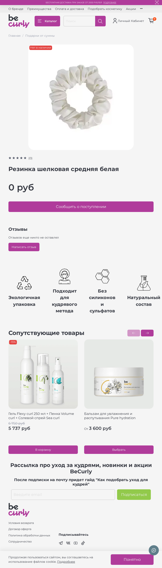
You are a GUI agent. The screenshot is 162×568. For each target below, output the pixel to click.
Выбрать (119, 450)
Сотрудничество (20, 541)
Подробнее (66, 562)
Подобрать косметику (105, 9)
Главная (14, 36)
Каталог (51, 21)
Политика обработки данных (29, 535)
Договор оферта (19, 529)
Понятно (132, 559)
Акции (131, 9)
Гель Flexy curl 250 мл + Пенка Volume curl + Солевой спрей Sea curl (41, 416)
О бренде (15, 9)
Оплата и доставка (69, 9)
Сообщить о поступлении (81, 206)
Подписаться (134, 494)
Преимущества (39, 9)
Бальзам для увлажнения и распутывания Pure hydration (110, 416)
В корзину (43, 450)
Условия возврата (21, 523)
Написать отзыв (24, 247)
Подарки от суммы (40, 36)
